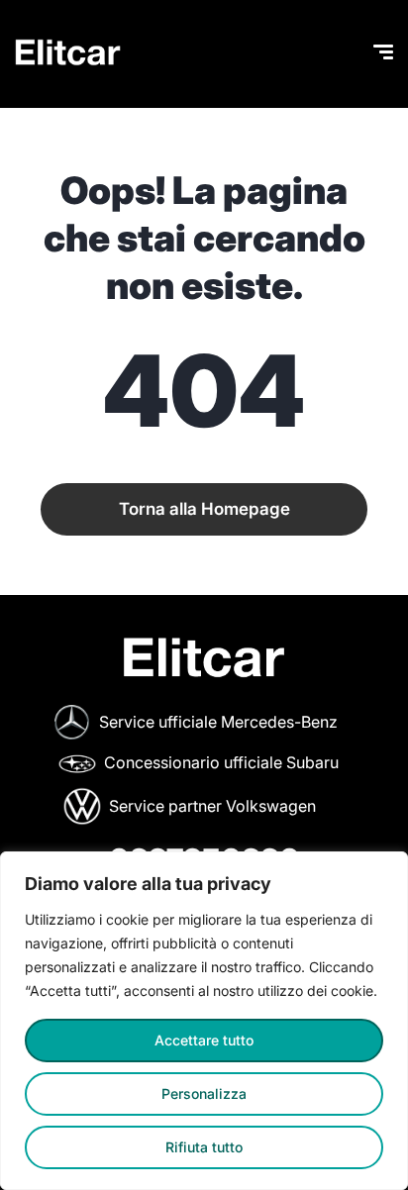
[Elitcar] (68, 54)
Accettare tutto (204, 1040)
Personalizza (204, 1093)
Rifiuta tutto (204, 1147)
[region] (204, 1020)
